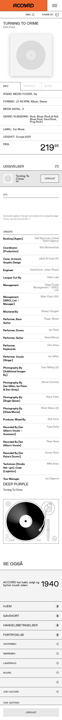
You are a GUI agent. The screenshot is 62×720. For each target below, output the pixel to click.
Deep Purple (9, 27)
